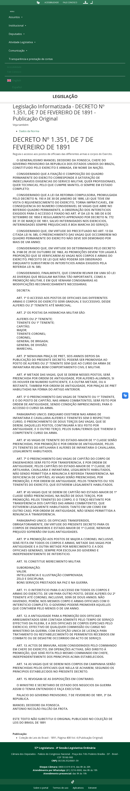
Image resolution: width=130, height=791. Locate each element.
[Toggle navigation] (12, 9)
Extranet (92, 787)
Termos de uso (60, 787)
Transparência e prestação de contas (31, 59)
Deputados (15, 34)
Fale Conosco (70, 2)
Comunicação (17, 50)
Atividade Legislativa (21, 42)
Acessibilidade (52, 2)
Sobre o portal (40, 787)
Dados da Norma (29, 131)
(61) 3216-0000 (74, 770)
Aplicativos (78, 787)
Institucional (16, 25)
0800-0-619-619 (66, 766)
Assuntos (14, 17)
